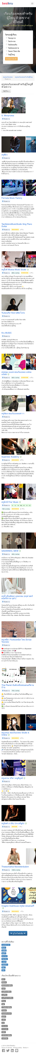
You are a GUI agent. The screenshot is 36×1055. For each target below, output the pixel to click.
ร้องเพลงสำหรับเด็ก (6, 1013)
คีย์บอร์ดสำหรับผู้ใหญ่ (7, 985)
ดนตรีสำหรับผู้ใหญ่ (6, 991)
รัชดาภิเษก (4, 959)
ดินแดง (3, 947)
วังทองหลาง (4, 964)
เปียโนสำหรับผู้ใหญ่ (6, 1035)
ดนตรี (3, 988)
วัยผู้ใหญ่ (11, 54)
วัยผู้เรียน (6, 91)
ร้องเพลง (4, 1010)
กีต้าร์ (3, 979)
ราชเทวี (4, 962)
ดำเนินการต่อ (10, 59)
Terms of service (7, 1048)
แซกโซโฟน (4, 1038)
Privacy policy (17, 1048)
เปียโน (3, 1032)
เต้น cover (4, 1026)
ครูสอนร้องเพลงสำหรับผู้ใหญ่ (23, 77)
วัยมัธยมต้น (12, 44)
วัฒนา (3, 967)
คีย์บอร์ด (4, 982)
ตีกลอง (3, 1001)
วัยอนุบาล (12, 38)
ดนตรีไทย (4, 995)
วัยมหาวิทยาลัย (14, 51)
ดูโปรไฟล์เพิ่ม (18, 933)
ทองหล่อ (4, 950)
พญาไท (4, 953)
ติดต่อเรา (26, 1048)
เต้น (3, 1023)
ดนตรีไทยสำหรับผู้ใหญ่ (7, 998)
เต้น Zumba (5, 1029)
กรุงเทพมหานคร (6, 945)
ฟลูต (3, 1004)
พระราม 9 (4, 956)
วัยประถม (12, 41)
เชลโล (3, 1019)
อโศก (3, 970)
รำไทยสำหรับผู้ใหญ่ (6, 1007)
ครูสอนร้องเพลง (8, 77)
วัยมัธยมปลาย (13, 48)
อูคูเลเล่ (3, 1016)
